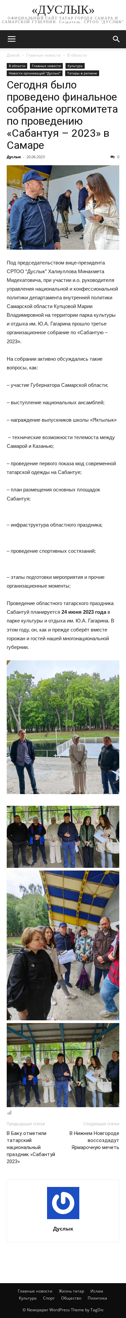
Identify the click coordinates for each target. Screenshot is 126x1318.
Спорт (49, 1298)
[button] (116, 39)
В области (77, 55)
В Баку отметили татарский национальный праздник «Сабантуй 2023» (31, 1147)
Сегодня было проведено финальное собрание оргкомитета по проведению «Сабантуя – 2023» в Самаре (62, 115)
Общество (71, 1298)
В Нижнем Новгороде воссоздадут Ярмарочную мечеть (94, 1140)
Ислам (96, 1291)
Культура (75, 65)
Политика (97, 1298)
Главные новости (43, 55)
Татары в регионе (82, 73)
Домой (13, 55)
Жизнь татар (71, 1291)
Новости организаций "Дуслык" (34, 73)
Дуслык (14, 156)
